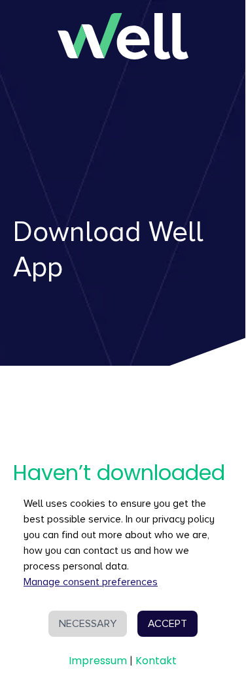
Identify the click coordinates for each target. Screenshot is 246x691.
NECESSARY (87, 623)
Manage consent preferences (91, 581)
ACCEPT (167, 623)
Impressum (98, 660)
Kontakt (156, 660)
